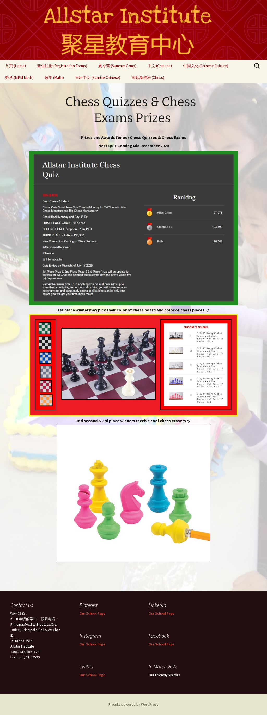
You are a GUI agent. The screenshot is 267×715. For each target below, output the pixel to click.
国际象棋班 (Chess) (147, 77)
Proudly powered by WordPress (133, 704)
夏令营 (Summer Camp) (117, 65)
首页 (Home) (15, 65)
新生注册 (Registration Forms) (62, 65)
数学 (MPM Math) (19, 77)
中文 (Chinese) (160, 65)
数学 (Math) (54, 77)
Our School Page (92, 613)
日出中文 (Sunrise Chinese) (97, 77)
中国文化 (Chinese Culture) (205, 65)
